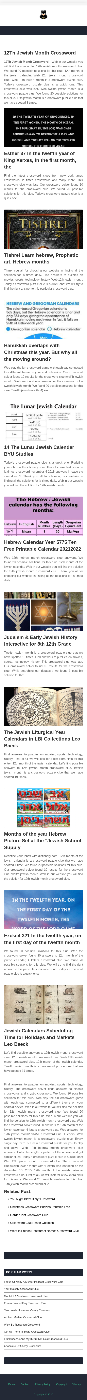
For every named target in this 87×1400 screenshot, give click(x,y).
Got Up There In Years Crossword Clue (27, 1331)
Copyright (61, 1384)
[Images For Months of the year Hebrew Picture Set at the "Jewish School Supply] (43, 808)
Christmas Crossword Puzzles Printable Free (40, 1207)
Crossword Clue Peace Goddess (32, 1222)
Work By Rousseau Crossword (22, 1324)
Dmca (11, 1384)
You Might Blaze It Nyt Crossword (32, 1199)
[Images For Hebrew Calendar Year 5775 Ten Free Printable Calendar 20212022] (43, 516)
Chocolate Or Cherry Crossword (22, 1346)
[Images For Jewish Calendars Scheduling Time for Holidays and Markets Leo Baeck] (43, 1004)
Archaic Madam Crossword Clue (23, 1317)
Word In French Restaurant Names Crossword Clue (44, 1230)
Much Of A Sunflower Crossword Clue (26, 1296)
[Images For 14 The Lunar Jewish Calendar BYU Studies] (43, 421)
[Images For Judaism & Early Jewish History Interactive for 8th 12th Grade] (43, 611)
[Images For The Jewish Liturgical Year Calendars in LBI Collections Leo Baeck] (43, 706)
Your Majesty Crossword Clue (21, 1288)
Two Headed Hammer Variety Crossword (27, 1310)
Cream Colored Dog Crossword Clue (25, 1303)
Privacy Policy (42, 1384)
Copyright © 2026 (43, 1394)
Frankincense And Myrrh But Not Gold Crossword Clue (36, 1338)
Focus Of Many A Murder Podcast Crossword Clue (33, 1281)
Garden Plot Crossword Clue (29, 1215)
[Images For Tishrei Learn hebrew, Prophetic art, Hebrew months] (43, 229)
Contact (25, 1384)
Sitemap (76, 1384)
